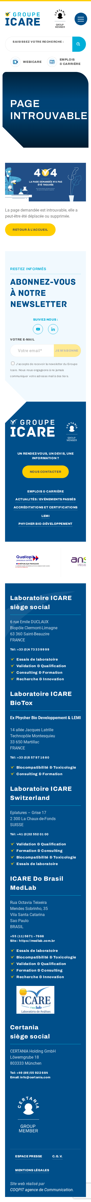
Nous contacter (45, 472)
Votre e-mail (22, 339)
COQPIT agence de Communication (41, 1189)
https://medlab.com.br (37, 941)
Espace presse (28, 1156)
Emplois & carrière (45, 491)
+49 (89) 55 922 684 (32, 1073)
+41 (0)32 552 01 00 (33, 834)
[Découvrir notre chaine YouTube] (38, 329)
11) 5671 (26, 936)
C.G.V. (57, 1156)
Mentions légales (32, 1170)
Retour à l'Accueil (30, 229)
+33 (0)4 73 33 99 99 (33, 649)
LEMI (45, 516)
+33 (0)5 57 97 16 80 (33, 757)
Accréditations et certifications (46, 507)
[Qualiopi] (33, 562)
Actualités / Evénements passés (45, 499)
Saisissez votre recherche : (38, 41)
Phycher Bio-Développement (45, 524)
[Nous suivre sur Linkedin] (53, 329)
